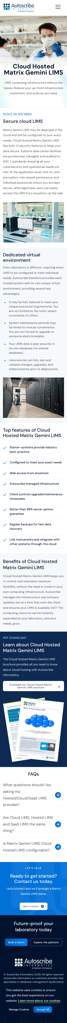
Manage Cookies (19, 1009)
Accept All (42, 1009)
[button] (33, 686)
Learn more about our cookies (39, 1001)
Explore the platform (46, 942)
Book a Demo (16, 942)
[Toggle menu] (58, 7)
